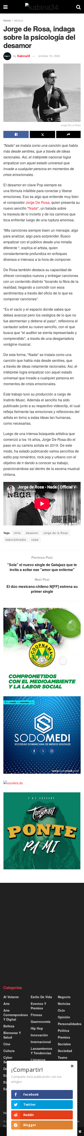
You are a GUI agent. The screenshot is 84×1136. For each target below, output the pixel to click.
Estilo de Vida (41, 997)
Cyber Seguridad (11, 1059)
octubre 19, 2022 (49, 56)
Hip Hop (37, 1028)
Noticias (64, 1003)
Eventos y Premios (38, 1005)
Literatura (38, 1059)
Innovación (39, 1035)
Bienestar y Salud (12, 1035)
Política (63, 1030)
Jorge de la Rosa (55, 533)
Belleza (8, 1026)
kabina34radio (16, 539)
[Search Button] (78, 6)
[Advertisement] (42, 934)
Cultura (9, 1050)
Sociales (64, 1044)
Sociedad (65, 1050)
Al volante (11, 997)
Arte (6, 1003)
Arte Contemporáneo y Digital (15, 1015)
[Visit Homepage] (42, 7)
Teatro (62, 1057)
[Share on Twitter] (42, 134)
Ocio (61, 1010)
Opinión (64, 1017)
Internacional (41, 1041)
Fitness (36, 1015)
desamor (32, 533)
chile (17, 533)
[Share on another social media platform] (68, 134)
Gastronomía (40, 1021)
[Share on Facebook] (16, 134)
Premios (64, 1037)
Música (18, 20)
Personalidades (70, 1024)
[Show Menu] (5, 6)
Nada (33, 208)
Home (7, 20)
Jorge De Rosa (38, 202)
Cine (6, 1044)
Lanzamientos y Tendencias (41, 1050)
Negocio (64, 997)
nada (35, 539)
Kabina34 (23, 56)
